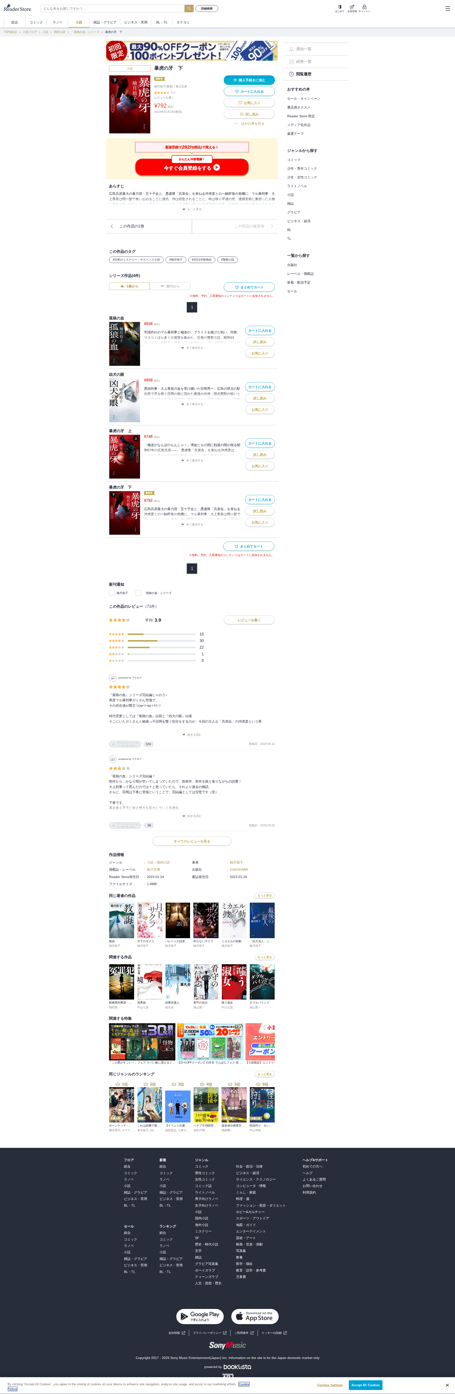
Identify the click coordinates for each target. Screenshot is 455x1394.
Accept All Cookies (365, 1385)
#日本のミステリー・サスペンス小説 (136, 259)
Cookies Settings (330, 1385)
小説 (45, 32)
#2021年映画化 (202, 259)
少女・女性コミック (302, 177)
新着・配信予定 (298, 282)
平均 (149, 620)
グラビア (293, 212)
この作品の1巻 (131, 226)
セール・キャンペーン (303, 98)
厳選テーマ (295, 134)
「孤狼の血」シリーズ (85, 32)
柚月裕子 (122, 593)
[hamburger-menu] (447, 8)
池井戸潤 (199, 1130)
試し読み (252, 114)
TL (289, 238)
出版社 (292, 265)
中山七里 (143, 1007)
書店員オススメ (298, 107)
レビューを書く (164, 97)
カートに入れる (252, 91)
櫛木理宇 (114, 1130)
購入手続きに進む (252, 80)
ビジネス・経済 (298, 221)
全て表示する (194, 347)
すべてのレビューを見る (192, 841)
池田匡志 (171, 1130)
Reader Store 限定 (301, 116)
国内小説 (59, 32)
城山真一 (199, 1007)
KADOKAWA (239, 869)
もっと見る (194, 209)
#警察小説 (227, 259)
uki (152, 1130)
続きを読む (194, 734)
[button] (274, 1333)
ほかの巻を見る (252, 123)
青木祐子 (143, 1130)
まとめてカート (252, 287)
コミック (293, 160)
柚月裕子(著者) (163, 86)
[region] (227, 1385)
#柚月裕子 (175, 259)
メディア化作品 (298, 125)
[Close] (447, 1385)
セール (292, 291)
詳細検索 (207, 8)
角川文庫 (181, 86)
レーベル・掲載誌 (300, 274)
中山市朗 (255, 1130)
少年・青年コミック (302, 168)
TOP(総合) (10, 32)
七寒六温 (183, 1130)
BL (289, 230)
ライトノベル (297, 186)
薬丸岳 (169, 1007)
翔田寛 (113, 1007)
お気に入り (252, 103)
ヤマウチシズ (130, 1130)
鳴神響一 (227, 1130)
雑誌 (290, 203)
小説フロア (30, 32)
